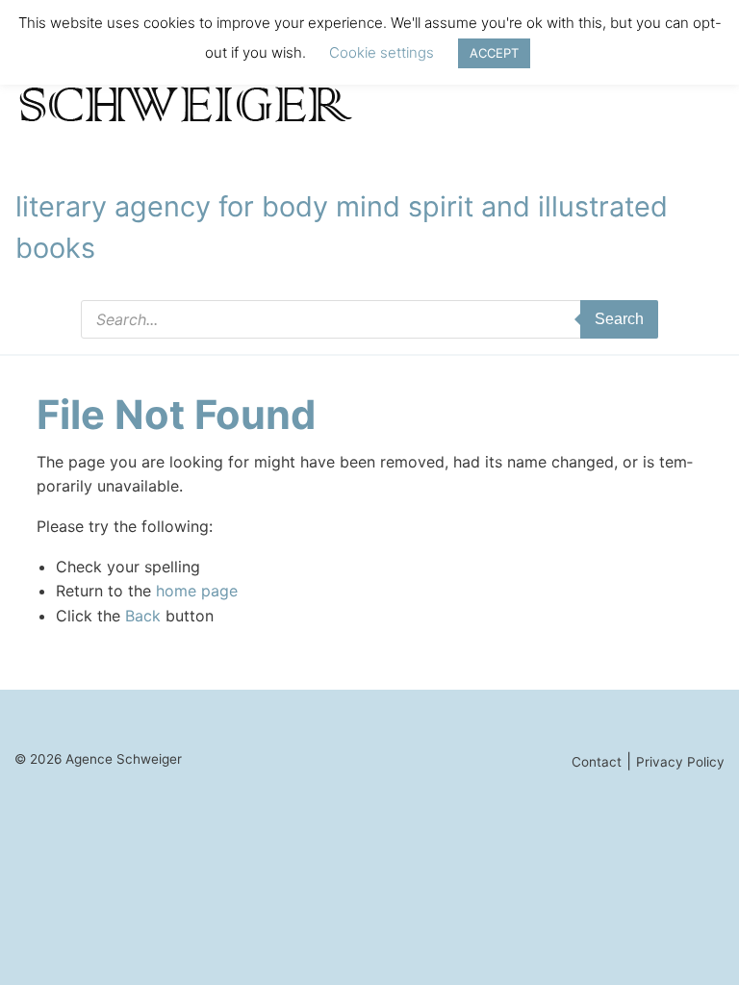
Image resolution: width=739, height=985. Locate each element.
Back (143, 615)
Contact (597, 762)
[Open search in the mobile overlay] (369, 319)
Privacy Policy (680, 762)
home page (197, 590)
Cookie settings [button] (381, 52)
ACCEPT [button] (494, 53)
